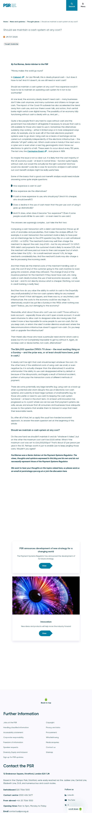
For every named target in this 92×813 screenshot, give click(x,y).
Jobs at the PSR (10, 722)
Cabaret (17, 77)
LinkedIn (70, 795)
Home (5, 22)
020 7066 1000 (23, 789)
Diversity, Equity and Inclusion (15, 752)
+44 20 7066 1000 (24, 800)
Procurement (51, 732)
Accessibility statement (13, 732)
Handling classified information (16, 727)
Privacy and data (53, 727)
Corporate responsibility (13, 737)
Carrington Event (35, 151)
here (65, 471)
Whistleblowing (52, 737)
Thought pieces (33, 22)
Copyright (50, 722)
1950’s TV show (43, 349)
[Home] (34, 5)
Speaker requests (10, 747)
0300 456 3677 (26, 795)
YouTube (71, 800)
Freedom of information (13, 742)
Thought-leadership (11, 44)
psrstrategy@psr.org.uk (32, 471)
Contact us (51, 747)
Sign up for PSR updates (13, 757)
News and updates (17, 22)
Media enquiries (52, 742)
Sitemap (49, 752)
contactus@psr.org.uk (18, 811)
